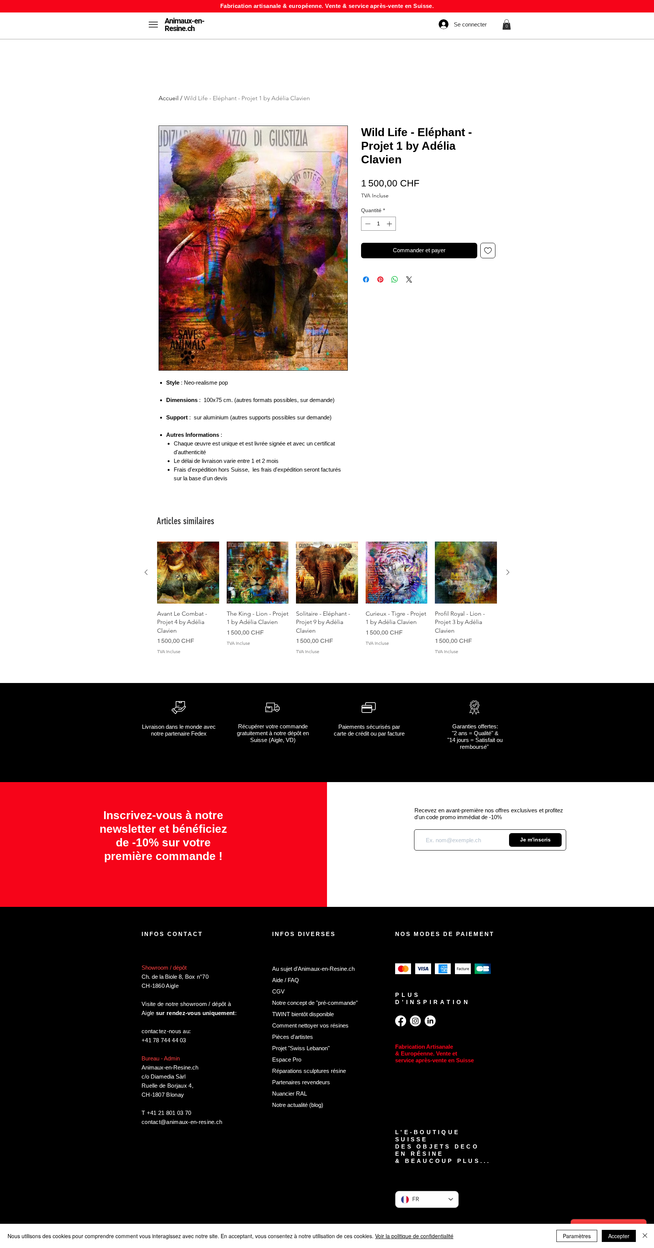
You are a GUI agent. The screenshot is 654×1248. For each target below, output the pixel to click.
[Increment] (390, 223)
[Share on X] (409, 279)
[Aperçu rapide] (188, 573)
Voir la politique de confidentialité (414, 1236)
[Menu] (153, 24)
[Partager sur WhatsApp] (394, 279)
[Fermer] (644, 1236)
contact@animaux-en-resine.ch (182, 1122)
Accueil (169, 98)
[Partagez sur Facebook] (366, 279)
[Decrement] (367, 223)
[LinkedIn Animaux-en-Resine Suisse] (430, 1020)
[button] (506, 24)
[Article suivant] (507, 572)
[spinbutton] (378, 223)
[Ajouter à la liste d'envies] (488, 250)
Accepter (618, 1236)
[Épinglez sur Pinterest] (380, 279)
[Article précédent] (146, 572)
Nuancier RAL (289, 1093)
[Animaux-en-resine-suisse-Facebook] (400, 1020)
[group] (327, 602)
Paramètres (577, 1236)
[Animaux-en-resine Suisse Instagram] (415, 1020)
